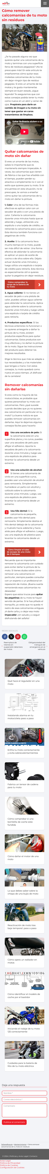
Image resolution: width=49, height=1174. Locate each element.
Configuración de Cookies (12, 1167)
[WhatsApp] (24, 636)
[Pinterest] (18, 636)
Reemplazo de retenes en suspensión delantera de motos (13, 645)
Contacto (33, 1156)
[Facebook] (5, 636)
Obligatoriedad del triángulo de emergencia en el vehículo (37, 645)
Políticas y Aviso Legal (19, 1156)
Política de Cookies (9, 1165)
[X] (11, 636)
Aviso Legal (5, 1161)
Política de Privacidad (10, 1163)
